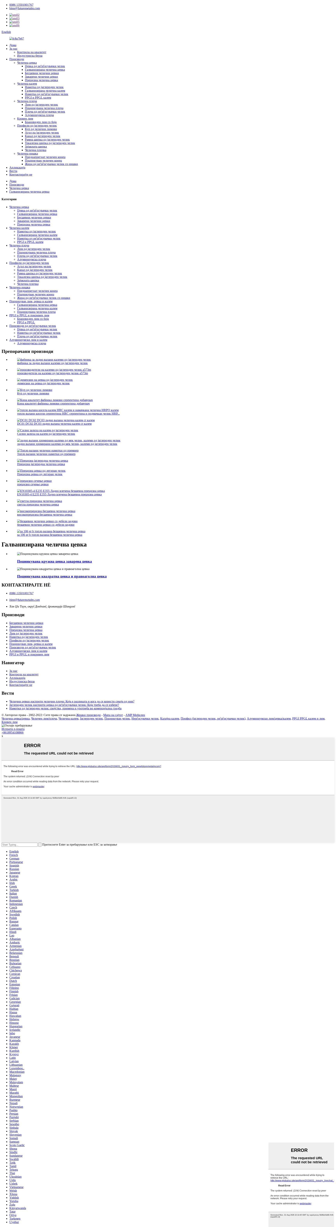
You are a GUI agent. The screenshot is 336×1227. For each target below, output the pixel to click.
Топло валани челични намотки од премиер (46, 454)
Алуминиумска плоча (39, 115)
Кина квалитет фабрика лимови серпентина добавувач (53, 403)
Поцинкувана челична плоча (44, 108)
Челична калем (27, 83)
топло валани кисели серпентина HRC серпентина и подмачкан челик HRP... (68, 413)
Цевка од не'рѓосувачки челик (45, 66)
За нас (13, 48)
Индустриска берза (29, 55)
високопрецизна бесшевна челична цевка (44, 514)
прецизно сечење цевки (33, 484)
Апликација (17, 167)
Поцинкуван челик (117, 718)
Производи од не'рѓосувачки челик (32, 325)
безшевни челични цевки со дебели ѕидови (45, 524)
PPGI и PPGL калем (38, 97)
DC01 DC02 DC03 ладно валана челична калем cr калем (54, 423)
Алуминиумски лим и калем (28, 339)
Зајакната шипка (36, 146)
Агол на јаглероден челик (42, 132)
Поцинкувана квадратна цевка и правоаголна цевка (62, 576)
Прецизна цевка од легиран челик (39, 474)
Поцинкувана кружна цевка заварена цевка (54, 561)
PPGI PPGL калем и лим (308, 718)
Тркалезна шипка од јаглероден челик (50, 143)
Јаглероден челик (91, 718)
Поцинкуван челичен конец (43, 160)
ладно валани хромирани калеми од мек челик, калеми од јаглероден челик (67, 444)
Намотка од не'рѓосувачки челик (46, 94)
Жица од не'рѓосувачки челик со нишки (51, 164)
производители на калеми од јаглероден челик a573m (52, 373)
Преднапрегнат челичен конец (45, 157)
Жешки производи (88, 715)
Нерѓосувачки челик (145, 718)
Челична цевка (27, 62)
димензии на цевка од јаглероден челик (43, 383)
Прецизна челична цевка (41, 80)
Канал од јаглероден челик (42, 136)
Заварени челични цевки (41, 76)
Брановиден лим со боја (41, 122)
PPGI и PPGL (26, 322)
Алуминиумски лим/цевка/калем (269, 718)
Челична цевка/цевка (16, 718)
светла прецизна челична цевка (38, 504)
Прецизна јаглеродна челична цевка (41, 464)
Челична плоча (27, 101)
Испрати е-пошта (13, 729)
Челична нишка (27, 153)
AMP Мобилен (135, 715)
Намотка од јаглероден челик (44, 87)
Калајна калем (169, 718)
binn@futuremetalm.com (24, 8)
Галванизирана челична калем (45, 90)
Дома (12, 45)
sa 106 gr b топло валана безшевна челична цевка (49, 534)
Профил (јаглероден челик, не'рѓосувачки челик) (213, 718)
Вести (13, 171)
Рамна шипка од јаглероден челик (47, 139)
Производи (16, 59)
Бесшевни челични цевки (42, 73)
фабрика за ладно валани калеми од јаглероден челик (52, 363)
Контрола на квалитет (31, 52)
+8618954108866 (13, 732)
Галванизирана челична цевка (45, 69)
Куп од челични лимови (41, 129)
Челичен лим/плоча (44, 718)
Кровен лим (25, 118)
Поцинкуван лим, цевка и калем (30, 301)
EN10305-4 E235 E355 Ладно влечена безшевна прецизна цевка (59, 494)
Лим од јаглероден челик (41, 104)
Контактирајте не (20, 174)
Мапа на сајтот (113, 715)
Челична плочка (35, 150)
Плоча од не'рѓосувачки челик (45, 111)
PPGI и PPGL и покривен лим (29, 315)
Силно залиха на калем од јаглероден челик (46, 433)
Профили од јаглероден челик (37, 125)
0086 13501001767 (21, 4)
